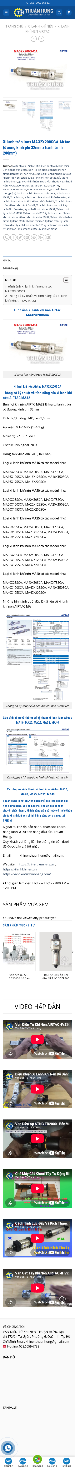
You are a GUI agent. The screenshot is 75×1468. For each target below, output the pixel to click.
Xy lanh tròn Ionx (12, 229)
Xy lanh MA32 (17, 221)
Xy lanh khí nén (53, 213)
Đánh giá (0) (10, 268)
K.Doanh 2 (23, 1466)
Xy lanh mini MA (35, 221)
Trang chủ (14, 26)
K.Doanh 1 (8, 1466)
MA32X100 (15, 185)
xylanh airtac (30, 229)
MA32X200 (9, 189)
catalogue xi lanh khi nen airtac (38, 177)
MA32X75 (44, 189)
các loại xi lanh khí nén (49, 174)
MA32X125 (27, 185)
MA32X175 (53, 185)
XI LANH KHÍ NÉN (40, 26)
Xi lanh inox (16, 197)
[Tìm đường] (37, 1460)
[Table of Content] (66, 280)
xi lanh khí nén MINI (43, 201)
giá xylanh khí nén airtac (32, 181)
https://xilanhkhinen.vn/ (20, 869)
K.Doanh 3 (52, 1466)
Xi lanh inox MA (33, 197)
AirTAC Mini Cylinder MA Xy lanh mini (48, 166)
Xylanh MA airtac (47, 229)
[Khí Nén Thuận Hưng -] (33, 12)
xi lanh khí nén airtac (55, 197)
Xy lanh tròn (52, 221)
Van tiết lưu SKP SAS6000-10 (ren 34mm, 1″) (19, 978)
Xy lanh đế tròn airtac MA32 (40, 209)
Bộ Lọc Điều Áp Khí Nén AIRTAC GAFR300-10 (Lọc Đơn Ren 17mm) (56, 980)
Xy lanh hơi (62, 209)
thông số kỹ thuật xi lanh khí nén (21, 193)
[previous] (9, 71)
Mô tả (7, 260)
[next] (65, 71)
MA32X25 (21, 189)
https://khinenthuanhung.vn (36, 864)
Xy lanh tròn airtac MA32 (29, 225)
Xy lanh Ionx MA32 (33, 213)
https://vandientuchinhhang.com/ (27, 874)
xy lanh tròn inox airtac (57, 225)
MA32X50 (32, 189)
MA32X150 (40, 185)
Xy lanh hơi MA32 (12, 213)
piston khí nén (58, 189)
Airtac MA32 (20, 166)
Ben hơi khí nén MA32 (22, 174)
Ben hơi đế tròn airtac (15, 169)
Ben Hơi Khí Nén (37, 169)
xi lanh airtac (48, 193)
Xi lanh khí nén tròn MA (22, 205)
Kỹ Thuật (66, 1466)
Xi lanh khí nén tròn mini (50, 205)
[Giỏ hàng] (69, 12)
